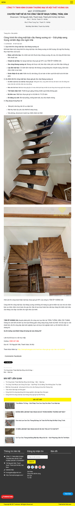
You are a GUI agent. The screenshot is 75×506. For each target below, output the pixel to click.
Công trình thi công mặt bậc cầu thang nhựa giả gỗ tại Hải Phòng (25, 394)
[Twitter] (32, 467)
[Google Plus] (36, 467)
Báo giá (29, 475)
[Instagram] (43, 467)
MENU (3, 2)
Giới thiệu (30, 471)
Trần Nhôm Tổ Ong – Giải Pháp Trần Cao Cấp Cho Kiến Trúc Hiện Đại (38, 403)
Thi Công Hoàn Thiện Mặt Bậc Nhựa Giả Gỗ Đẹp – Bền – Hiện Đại (18, 371)
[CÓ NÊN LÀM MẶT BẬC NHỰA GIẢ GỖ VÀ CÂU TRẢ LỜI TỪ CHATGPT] (10, 431)
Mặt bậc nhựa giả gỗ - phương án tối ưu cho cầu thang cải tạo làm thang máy (29, 387)
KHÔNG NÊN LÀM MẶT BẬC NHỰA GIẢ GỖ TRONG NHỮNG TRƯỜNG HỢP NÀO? (40, 412)
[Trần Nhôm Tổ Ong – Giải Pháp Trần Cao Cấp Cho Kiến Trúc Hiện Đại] (10, 405)
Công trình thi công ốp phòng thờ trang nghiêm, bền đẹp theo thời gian (27, 392)
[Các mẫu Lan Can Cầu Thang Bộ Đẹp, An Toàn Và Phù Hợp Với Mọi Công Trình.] (10, 423)
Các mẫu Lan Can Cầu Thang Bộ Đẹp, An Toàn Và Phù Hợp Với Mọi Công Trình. (40, 420)
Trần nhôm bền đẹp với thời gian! (15, 389)
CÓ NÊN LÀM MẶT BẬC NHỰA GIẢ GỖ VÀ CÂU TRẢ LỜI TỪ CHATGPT (37, 429)
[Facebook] (28, 467)
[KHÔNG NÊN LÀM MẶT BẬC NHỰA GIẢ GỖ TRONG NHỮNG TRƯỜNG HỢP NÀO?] (10, 414)
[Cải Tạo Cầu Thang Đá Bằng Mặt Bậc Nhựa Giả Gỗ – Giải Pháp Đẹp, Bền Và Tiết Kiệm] (10, 440)
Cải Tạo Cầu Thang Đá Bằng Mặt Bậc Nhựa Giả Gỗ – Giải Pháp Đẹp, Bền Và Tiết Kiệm (42, 437)
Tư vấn (29, 477)
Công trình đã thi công (34, 473)
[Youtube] (39, 467)
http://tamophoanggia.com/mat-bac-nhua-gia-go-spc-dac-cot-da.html (41, 349)
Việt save (68, 504)
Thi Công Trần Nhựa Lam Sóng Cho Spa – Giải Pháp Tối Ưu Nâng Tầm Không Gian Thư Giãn (33, 384)
